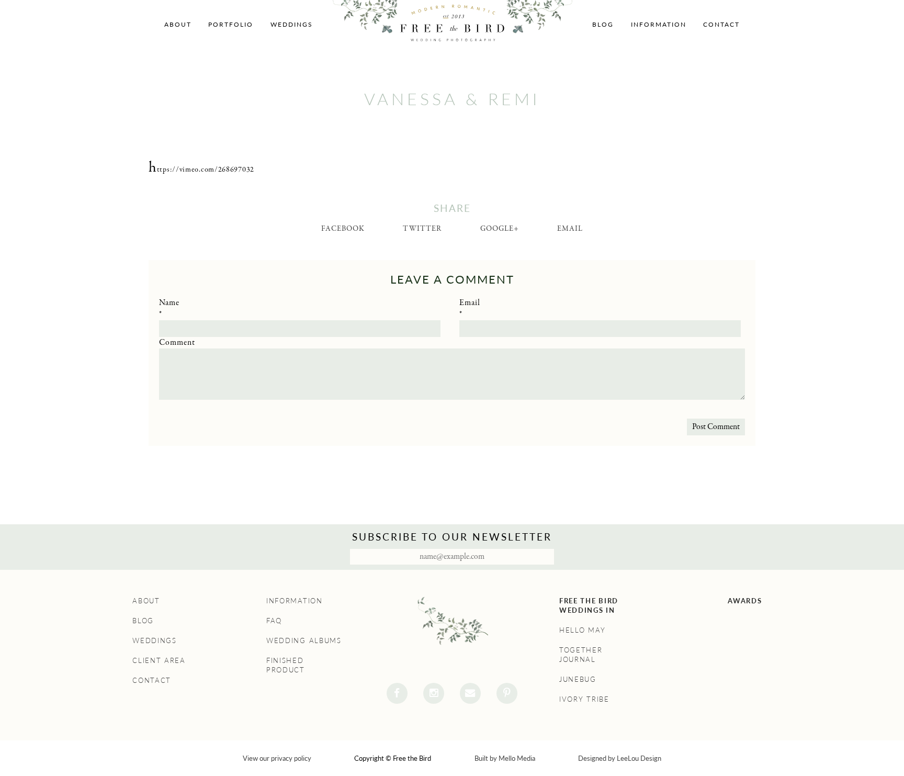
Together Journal (581, 654)
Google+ (499, 228)
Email (570, 228)
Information (658, 24)
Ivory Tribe (584, 699)
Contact (721, 24)
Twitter (422, 228)
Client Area (159, 660)
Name (169, 303)
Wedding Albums (304, 640)
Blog (603, 24)
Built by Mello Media (504, 758)
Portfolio (230, 24)
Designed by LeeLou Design (619, 758)
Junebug (577, 679)
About (177, 24)
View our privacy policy (277, 758)
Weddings (291, 24)
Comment (177, 342)
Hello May (582, 630)
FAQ (274, 620)
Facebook (343, 228)
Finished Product (285, 665)
